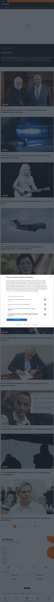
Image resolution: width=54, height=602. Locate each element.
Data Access (27, 324)
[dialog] (27, 301)
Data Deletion (19, 324)
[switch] (44, 299)
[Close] (51, 277)
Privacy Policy (35, 324)
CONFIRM (16, 319)
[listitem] (27, 296)
